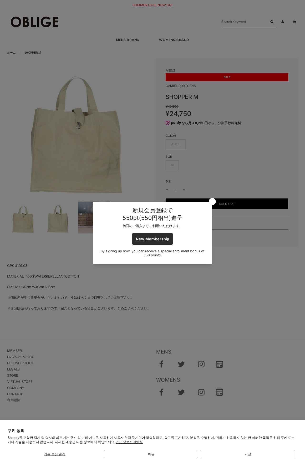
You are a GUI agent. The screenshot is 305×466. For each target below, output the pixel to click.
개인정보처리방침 (129, 442)
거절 (247, 454)
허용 (151, 454)
